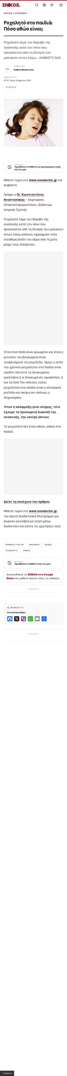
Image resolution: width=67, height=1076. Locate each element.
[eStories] (51, 5)
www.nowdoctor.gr (43, 180)
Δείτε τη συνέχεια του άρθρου (27, 502)
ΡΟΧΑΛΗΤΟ (12, 550)
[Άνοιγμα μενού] (61, 5)
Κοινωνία (21, 13)
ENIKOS (11, 5)
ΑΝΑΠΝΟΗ (34, 545)
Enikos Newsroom (24, 69)
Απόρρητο (7, 1073)
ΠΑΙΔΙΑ (48, 545)
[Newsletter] (44, 5)
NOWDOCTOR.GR (15, 545)
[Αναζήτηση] (36, 5)
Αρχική (8, 13)
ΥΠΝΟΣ (26, 550)
